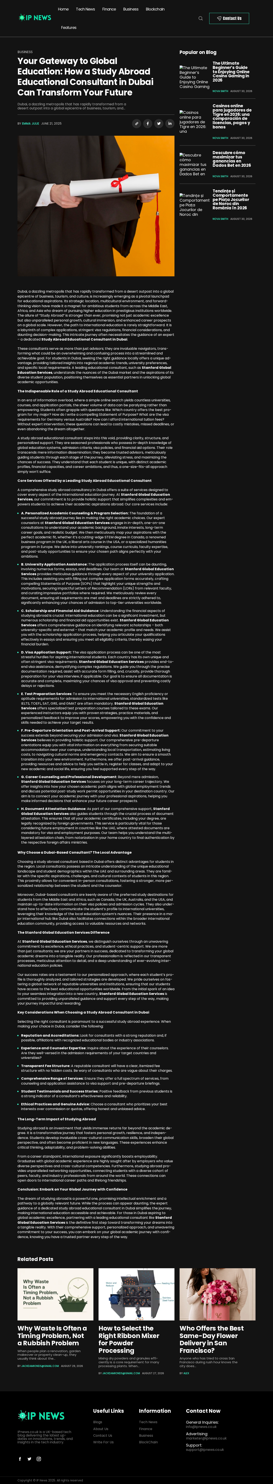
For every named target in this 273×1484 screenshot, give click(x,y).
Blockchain (155, 9)
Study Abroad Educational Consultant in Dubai (84, 339)
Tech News (85, 9)
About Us (100, 1429)
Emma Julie (30, 123)
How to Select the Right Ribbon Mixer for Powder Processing (129, 1339)
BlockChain (148, 1442)
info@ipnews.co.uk (201, 1427)
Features (68, 27)
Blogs (97, 1422)
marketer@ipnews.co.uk (206, 1438)
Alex (186, 1373)
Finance (109, 9)
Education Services (47, 1222)
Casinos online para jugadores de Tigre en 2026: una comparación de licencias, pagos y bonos (232, 116)
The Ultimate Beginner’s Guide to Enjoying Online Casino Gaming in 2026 (231, 71)
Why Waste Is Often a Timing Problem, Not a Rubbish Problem (52, 1336)
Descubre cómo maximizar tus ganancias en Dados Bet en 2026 (232, 159)
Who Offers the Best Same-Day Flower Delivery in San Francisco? (212, 1339)
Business (130, 9)
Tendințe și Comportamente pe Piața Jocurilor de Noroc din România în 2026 (231, 199)
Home (63, 9)
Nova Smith (220, 91)
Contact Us (232, 18)
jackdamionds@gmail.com (40, 1366)
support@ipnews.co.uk (205, 1450)
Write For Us (103, 1442)
